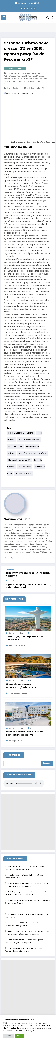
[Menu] (3, 17)
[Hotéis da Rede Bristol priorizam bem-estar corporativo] (28, 713)
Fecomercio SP (22, 76)
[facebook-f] (21, 8)
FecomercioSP (11, 168)
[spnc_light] (52, 18)
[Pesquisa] (47, 18)
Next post (9, 581)
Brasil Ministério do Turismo (16, 73)
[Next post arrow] (50, 585)
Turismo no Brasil (30, 81)
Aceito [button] (20, 1036)
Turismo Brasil (18, 81)
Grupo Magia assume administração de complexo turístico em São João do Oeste (24, 686)
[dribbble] (28, 8)
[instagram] (31, 8)
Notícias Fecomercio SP (34, 79)
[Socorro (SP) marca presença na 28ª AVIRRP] (28, 618)
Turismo (20, 69)
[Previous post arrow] (50, 572)
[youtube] (34, 8)
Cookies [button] (8, 1036)
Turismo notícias (23, 473)
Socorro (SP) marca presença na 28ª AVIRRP (25, 638)
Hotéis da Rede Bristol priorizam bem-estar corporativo (24, 733)
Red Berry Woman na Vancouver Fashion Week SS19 (27, 574)
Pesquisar (13, 754)
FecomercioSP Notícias (36, 76)
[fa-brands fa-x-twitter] (25, 8)
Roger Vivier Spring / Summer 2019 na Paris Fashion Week (25, 586)
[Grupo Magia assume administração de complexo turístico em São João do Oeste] (28, 666)
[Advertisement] (28, 822)
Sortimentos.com (13, 88)
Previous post (11, 569)
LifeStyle (10, 69)
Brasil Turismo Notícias (29, 439)
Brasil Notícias (32, 73)
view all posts (9, 558)
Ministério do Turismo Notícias (15, 79)
